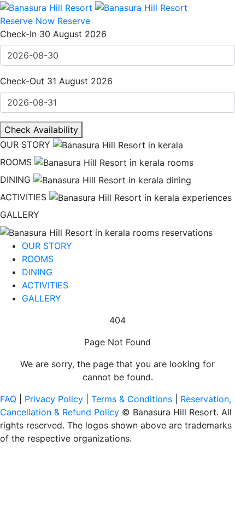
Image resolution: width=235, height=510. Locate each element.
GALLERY (19, 214)
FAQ (9, 398)
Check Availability (41, 129)
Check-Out (22, 81)
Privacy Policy (55, 398)
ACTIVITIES (23, 197)
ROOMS (16, 162)
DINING (15, 179)
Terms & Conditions (133, 398)
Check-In (18, 33)
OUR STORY (25, 144)
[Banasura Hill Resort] (93, 6)
